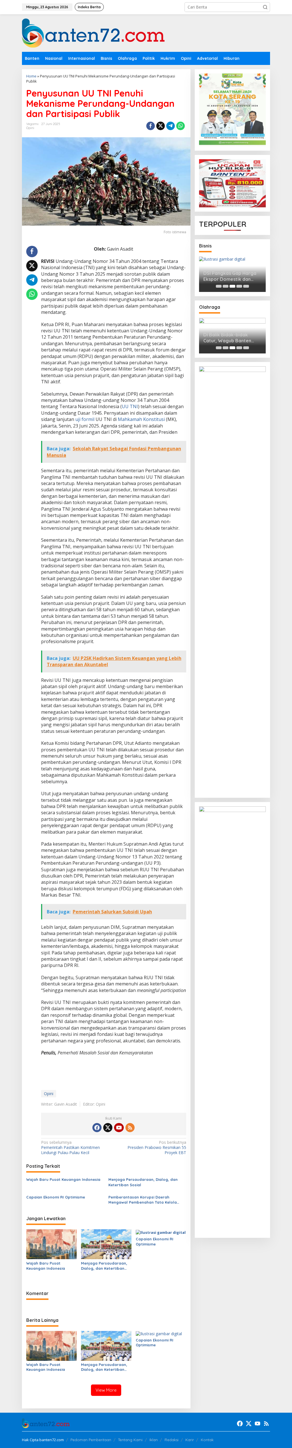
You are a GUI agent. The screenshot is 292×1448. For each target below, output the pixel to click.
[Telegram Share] (170, 126)
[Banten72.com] (93, 32)
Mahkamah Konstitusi (141, 419)
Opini (30, 128)
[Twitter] (107, 1127)
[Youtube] (119, 1127)
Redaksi (172, 1439)
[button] (265, 7)
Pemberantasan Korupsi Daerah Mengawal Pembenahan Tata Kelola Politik (142, 1200)
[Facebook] (97, 1127)
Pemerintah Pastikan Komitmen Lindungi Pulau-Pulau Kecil (70, 1147)
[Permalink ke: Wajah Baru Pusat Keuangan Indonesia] (51, 1243)
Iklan (153, 1439)
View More (106, 1390)
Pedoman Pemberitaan (90, 1439)
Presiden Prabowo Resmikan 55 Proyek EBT (156, 1147)
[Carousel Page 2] (225, 286)
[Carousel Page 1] (219, 286)
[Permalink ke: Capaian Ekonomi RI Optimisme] (161, 1231)
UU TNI (130, 406)
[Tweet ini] (160, 126)
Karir (189, 1439)
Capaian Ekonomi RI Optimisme (55, 1197)
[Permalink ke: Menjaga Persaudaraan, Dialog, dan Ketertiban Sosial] (106, 1243)
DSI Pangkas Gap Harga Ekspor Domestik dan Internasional (229, 276)
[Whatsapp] (180, 126)
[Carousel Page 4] (239, 286)
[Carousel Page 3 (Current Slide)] (232, 286)
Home (31, 76)
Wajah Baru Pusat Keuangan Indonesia (63, 1179)
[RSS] (130, 1127)
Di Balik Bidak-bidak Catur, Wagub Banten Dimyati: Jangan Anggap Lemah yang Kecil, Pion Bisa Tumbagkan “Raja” (230, 338)
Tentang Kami (130, 1439)
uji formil (84, 419)
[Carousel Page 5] (246, 286)
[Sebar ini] (150, 126)
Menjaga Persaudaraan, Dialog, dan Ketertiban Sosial (143, 1182)
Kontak (207, 1439)
